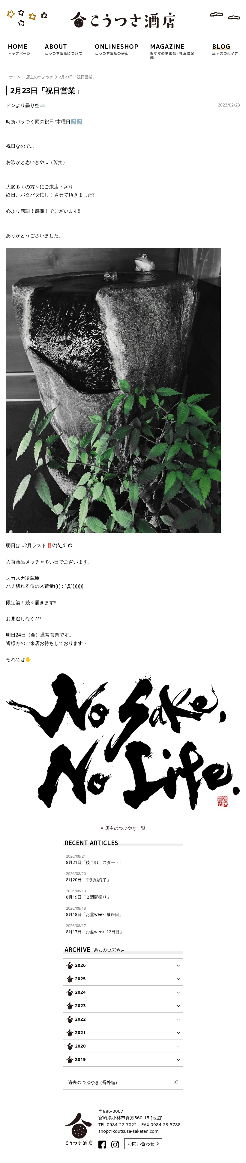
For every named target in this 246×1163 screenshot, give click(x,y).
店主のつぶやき (39, 77)
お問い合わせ (141, 1144)
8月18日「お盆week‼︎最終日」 (94, 911)
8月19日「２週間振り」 (88, 894)
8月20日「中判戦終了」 (88, 876)
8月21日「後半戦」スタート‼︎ (94, 859)
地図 (156, 1118)
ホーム (15, 77)
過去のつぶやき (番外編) (92, 1082)
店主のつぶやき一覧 (125, 828)
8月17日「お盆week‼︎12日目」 (95, 928)
